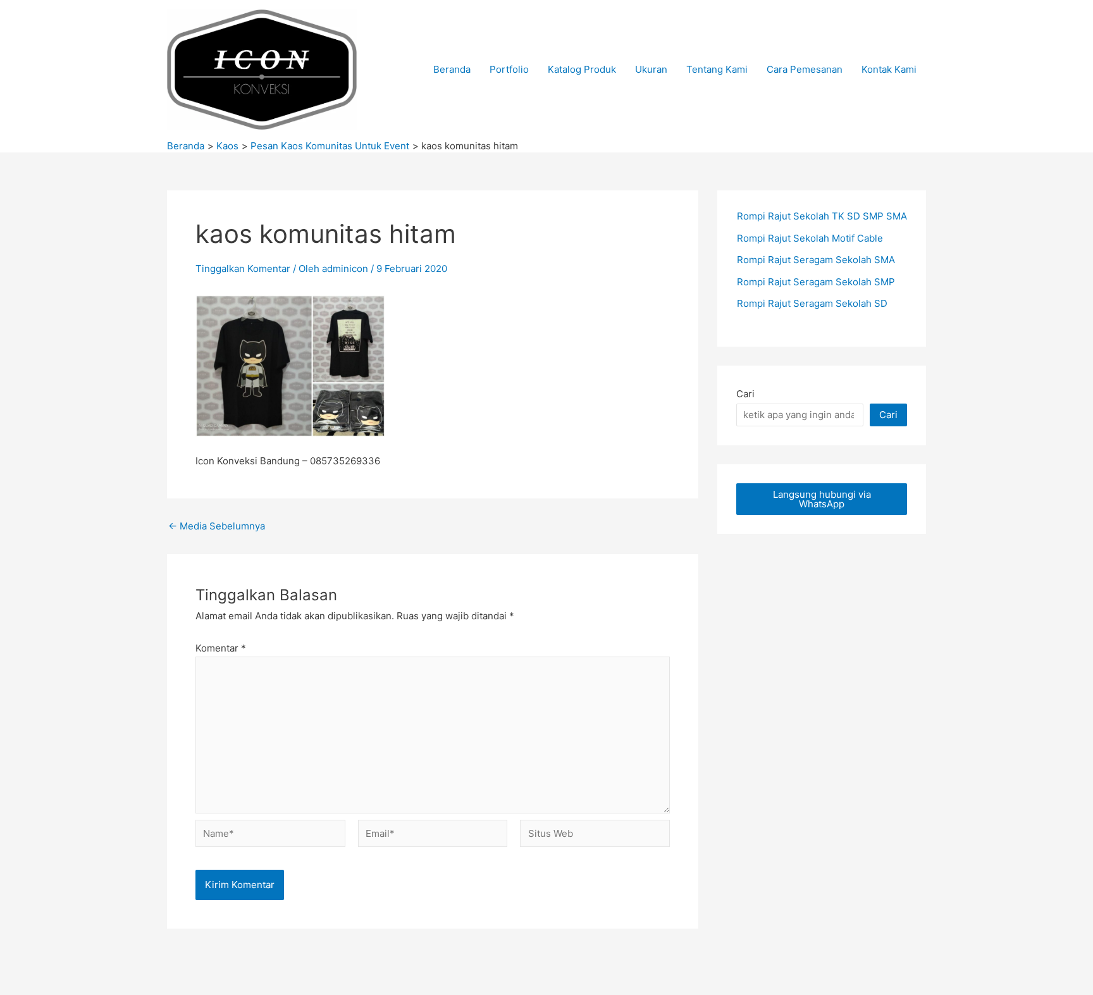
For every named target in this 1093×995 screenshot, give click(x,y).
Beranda (452, 69)
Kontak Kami (889, 69)
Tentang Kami (717, 69)
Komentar (220, 648)
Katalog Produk (582, 69)
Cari (745, 394)
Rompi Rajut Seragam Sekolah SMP (816, 282)
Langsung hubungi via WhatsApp (822, 499)
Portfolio (509, 69)
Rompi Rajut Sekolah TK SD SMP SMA (822, 216)
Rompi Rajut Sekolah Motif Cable (810, 238)
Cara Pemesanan (805, 69)
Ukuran (651, 69)
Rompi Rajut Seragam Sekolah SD (812, 303)
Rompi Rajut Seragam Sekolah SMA (816, 260)
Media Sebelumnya (216, 526)
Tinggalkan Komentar (242, 269)
